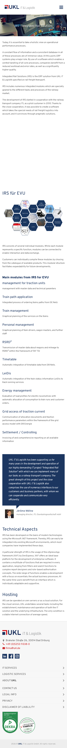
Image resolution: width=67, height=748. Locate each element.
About (9, 680)
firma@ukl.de (13, 648)
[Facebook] (11, 656)
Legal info (9, 694)
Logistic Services (14, 674)
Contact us (9, 688)
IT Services (9, 668)
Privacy (7, 700)
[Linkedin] (4, 656)
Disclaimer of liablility (18, 707)
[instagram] (17, 656)
